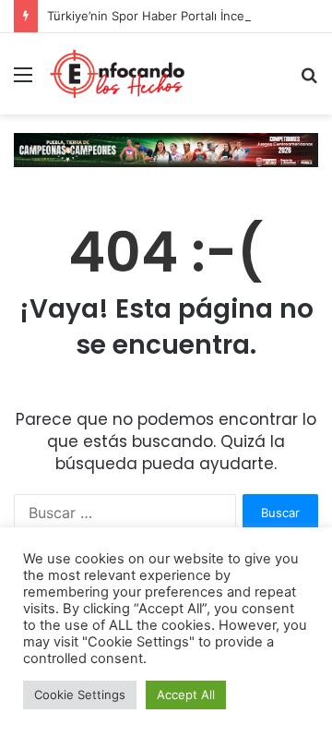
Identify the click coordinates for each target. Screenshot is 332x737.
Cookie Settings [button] (79, 694)
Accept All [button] (186, 694)
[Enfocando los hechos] (117, 74)
